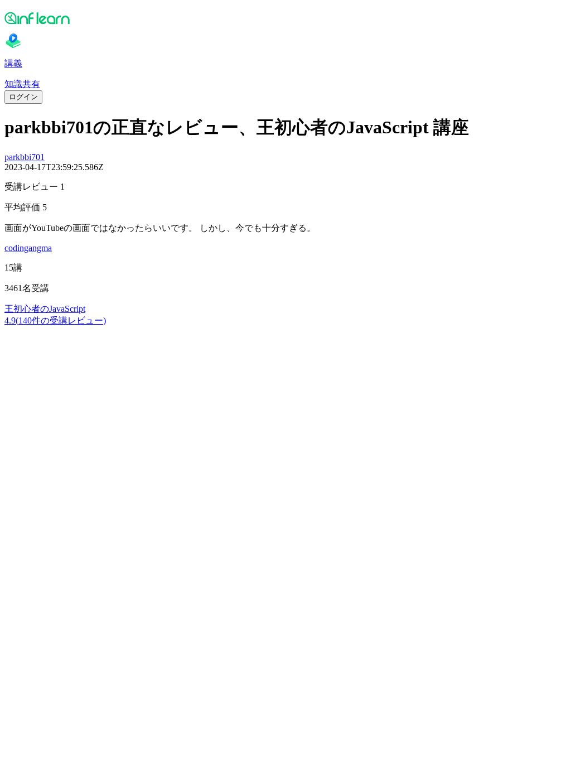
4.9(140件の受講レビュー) (55, 320)
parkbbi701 (24, 157)
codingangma (28, 248)
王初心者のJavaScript (44, 309)
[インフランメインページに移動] (285, 17)
